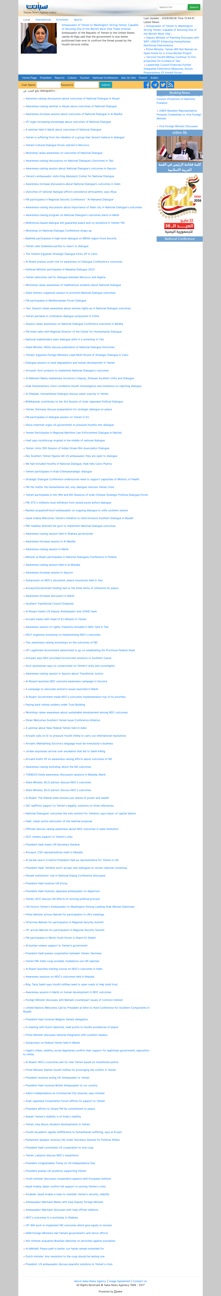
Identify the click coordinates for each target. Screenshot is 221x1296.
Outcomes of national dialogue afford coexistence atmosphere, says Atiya (71, 191)
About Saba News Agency (90, 1281)
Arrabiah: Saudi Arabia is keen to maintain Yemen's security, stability (67, 1194)
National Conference (105, 77)
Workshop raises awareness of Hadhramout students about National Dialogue (73, 285)
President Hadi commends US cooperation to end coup (60, 1147)
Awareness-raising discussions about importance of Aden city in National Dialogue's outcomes (84, 207)
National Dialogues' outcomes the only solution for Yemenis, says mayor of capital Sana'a (81, 813)
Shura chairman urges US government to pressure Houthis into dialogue (70, 424)
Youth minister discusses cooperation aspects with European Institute (68, 1178)
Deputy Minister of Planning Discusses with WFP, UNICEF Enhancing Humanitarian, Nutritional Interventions (171, 41)
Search (194, 7)
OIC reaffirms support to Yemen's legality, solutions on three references (70, 805)
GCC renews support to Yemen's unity (49, 836)
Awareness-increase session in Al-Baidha (50, 541)
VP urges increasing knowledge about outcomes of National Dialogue (68, 121)
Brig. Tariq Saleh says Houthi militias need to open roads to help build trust (72, 984)
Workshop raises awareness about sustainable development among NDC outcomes (77, 712)
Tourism (84, 77)
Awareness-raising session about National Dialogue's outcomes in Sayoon (71, 168)
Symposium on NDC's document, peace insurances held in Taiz (64, 580)
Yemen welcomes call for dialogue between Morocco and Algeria (65, 277)
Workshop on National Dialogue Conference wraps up (59, 230)
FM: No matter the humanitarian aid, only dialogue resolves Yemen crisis (70, 487)
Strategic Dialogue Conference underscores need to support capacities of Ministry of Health (82, 479)
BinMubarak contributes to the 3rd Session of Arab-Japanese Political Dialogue (74, 401)
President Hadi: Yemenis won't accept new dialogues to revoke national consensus (76, 867)
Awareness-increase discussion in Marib (50, 595)
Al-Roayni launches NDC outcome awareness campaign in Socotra (66, 681)
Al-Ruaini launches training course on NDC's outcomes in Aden (64, 968)
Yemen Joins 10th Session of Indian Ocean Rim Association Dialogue (67, 448)
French (143, 77)
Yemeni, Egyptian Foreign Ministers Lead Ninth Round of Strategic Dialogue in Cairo (77, 355)
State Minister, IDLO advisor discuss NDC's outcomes (58, 782)
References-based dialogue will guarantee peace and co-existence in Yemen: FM (75, 222)
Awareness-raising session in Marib (47, 549)
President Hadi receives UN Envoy (47, 883)
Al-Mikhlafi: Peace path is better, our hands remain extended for (65, 1248)
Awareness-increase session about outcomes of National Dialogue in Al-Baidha (74, 114)
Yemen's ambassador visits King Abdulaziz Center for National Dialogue (70, 176)
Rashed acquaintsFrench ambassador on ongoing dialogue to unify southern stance (77, 510)
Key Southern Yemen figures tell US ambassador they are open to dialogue (71, 456)
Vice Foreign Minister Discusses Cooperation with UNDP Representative (177, 123)
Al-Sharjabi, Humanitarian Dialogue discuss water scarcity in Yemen (67, 393)
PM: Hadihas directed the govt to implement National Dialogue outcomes (71, 525)
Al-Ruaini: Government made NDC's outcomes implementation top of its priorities (76, 696)
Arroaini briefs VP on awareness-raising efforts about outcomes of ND (69, 759)
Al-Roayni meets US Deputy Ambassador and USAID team (61, 611)
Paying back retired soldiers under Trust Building (55, 704)
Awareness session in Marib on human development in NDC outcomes (68, 992)
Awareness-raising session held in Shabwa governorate (59, 533)
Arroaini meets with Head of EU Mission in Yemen (56, 619)
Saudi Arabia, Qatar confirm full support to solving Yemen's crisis (66, 1186)
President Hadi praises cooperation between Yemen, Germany (64, 953)
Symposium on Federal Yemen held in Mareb (53, 1042)
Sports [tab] (78, 19)
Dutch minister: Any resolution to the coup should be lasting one (65, 1256)
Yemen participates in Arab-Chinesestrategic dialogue (59, 471)
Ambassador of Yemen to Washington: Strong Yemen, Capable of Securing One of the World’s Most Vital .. (170, 29)
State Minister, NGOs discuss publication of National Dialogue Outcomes (70, 347)
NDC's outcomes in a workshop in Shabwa (52, 1217)
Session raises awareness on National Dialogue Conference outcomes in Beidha (74, 323)
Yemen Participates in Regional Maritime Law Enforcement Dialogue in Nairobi (74, 432)
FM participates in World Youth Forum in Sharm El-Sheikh (61, 937)
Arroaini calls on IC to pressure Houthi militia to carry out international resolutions (76, 735)
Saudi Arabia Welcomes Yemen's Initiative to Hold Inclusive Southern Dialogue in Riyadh (79, 518)
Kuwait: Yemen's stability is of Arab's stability (53, 1116)
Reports (59, 77)
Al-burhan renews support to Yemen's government (57, 945)
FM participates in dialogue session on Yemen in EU (57, 417)
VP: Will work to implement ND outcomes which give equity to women (69, 1225)
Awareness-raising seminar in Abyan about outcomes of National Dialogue (71, 106)
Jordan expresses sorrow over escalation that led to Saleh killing (65, 751)
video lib (179, 133)
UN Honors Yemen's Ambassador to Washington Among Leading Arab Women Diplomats (80, 906)
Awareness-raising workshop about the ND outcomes (58, 766)
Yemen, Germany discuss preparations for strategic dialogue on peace (69, 409)
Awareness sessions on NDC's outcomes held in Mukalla (60, 976)
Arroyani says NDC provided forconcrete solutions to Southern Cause (68, 658)
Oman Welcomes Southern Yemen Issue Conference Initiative (63, 720)
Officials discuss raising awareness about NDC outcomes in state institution (72, 829)
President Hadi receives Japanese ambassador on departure (63, 891)
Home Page (29, 77)
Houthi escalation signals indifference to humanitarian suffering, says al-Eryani (74, 1132)
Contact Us (140, 1281)
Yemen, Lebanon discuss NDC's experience (52, 1155)
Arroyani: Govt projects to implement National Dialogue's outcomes (67, 370)
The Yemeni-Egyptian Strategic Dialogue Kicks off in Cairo (62, 253)
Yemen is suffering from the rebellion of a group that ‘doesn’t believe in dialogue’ (75, 137)
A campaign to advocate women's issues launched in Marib (62, 689)
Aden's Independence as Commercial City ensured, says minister (65, 1093)
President (45, 77)
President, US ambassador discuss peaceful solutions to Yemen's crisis (69, 1264)
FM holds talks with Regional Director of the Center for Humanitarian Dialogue (74, 331)
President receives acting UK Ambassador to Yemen (57, 1077)
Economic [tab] (62, 19)
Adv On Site (128, 77)
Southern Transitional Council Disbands (50, 603)
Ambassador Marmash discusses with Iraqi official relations (62, 1209)
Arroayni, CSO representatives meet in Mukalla (54, 852)
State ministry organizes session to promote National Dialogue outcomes (71, 292)
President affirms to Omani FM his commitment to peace (60, 1108)
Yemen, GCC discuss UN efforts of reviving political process (63, 898)
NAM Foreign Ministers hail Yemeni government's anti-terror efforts (67, 1233)
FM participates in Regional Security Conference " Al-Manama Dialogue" (70, 199)
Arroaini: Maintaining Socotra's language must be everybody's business (69, 743)
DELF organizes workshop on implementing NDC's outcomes (63, 634)
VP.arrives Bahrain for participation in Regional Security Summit (65, 922)
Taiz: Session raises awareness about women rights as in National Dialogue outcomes (78, 308)
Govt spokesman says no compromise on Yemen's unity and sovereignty (70, 665)
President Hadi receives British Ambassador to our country (62, 1085)
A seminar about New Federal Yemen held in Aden (56, 728)
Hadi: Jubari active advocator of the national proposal (59, 821)
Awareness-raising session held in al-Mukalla (53, 564)
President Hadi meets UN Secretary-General (53, 844)
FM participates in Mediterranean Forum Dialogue (56, 300)
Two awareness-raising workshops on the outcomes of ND (62, 642)
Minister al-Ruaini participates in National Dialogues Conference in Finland (71, 557)
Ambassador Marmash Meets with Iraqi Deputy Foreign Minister (64, 1202)
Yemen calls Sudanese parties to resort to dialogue (57, 246)
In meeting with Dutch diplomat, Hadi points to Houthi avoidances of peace (72, 1027)
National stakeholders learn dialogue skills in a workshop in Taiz (65, 339)
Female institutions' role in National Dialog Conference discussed (65, 875)
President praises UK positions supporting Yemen (56, 1170)
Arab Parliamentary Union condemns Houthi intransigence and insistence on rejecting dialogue (83, 386)
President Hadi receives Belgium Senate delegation (57, 1019)
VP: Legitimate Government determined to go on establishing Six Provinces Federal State (80, 650)
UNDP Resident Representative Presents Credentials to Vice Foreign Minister (179, 108)
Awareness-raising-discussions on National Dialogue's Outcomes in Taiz (70, 160)
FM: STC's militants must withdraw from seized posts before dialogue (68, 502)
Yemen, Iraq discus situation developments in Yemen (58, 1124)
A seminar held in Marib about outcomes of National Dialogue (63, 129)
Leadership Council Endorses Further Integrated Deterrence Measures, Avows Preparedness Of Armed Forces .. (168, 68)
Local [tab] (26, 19)
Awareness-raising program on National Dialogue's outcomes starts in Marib (72, 215)
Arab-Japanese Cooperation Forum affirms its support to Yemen (65, 1101)
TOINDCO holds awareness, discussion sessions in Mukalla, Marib (66, 774)
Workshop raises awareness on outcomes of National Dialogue (64, 152)
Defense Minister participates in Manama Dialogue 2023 (60, 269)
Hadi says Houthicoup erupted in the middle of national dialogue (65, 440)
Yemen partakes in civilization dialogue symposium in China (62, 316)
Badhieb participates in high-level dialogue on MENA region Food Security (71, 238)
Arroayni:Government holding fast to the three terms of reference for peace (72, 588)
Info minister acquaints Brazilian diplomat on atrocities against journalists (70, 1240)
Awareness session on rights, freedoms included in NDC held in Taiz (67, 626)
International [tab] (43, 19)
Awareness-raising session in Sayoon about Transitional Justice (64, 673)
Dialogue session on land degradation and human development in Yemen (70, 362)
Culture (72, 77)
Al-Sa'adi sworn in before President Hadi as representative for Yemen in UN (72, 860)
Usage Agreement (120, 1281)
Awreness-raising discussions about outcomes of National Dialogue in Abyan (73, 98)
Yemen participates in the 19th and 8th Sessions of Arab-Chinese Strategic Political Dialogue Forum (87, 494)
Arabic (154, 77)
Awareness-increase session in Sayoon (49, 572)
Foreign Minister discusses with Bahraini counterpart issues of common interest (74, 1000)
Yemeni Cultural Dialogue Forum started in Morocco (57, 145)
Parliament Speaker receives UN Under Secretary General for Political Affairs (73, 1139)
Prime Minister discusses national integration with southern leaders (66, 1034)
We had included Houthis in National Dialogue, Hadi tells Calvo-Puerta (69, 463)
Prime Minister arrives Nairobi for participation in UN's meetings (65, 914)
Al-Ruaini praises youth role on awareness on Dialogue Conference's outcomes (74, 261)
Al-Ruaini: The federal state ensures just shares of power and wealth (67, 797)
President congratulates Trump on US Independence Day (60, 1163)
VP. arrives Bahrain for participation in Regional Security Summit (65, 930)
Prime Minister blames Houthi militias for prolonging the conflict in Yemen (71, 1069)
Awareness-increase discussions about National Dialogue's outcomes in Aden (73, 184)
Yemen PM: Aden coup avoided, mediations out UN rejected (62, 961)
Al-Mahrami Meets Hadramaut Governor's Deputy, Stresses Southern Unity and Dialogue (80, 378)
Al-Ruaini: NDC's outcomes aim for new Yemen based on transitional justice (72, 1062)
